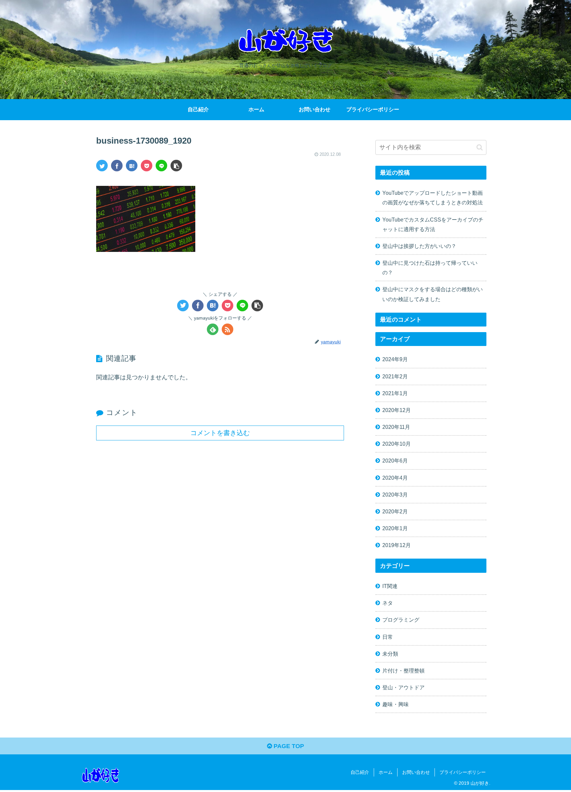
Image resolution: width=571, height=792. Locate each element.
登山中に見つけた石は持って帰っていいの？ (429, 267)
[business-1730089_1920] (131, 165)
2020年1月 (395, 528)
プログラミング (400, 620)
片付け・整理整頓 (403, 670)
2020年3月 (395, 495)
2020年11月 (396, 427)
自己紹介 (360, 772)
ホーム (386, 772)
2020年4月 (395, 478)
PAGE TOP (288, 746)
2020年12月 (396, 410)
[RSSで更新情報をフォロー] (227, 329)
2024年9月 (395, 359)
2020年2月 (395, 511)
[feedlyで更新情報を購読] (212, 329)
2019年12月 (396, 545)
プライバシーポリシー (462, 772)
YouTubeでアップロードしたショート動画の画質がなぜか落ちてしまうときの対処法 (432, 197)
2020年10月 (396, 444)
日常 (387, 637)
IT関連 (390, 586)
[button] (479, 147)
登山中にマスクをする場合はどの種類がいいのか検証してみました (432, 294)
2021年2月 (395, 376)
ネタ (387, 603)
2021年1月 (395, 393)
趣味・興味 (395, 704)
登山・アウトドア (403, 687)
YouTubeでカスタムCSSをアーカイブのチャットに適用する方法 (432, 224)
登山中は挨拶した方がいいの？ (419, 246)
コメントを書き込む (220, 432)
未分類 (390, 654)
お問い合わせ (416, 772)
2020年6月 (395, 461)
